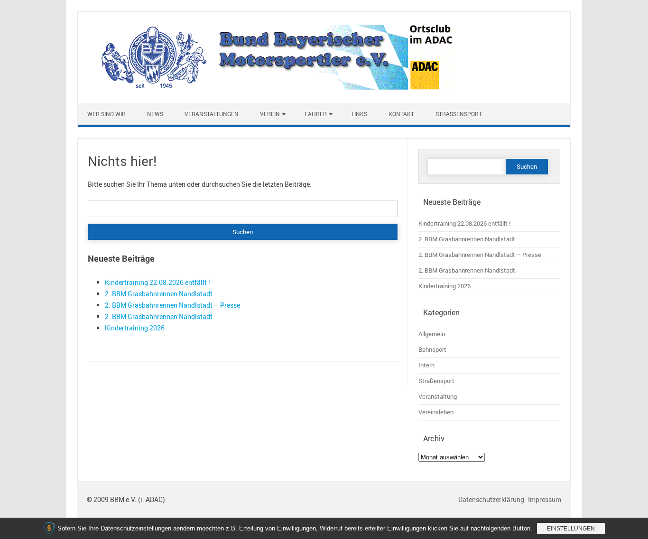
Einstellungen (571, 528)
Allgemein (431, 334)
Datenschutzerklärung (492, 499)
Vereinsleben (436, 412)
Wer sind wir (106, 114)
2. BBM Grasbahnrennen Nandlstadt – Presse (172, 305)
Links (359, 114)
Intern (426, 365)
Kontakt (401, 114)
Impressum (544, 499)
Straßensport (458, 114)
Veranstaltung (437, 397)
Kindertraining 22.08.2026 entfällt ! (157, 282)
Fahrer (316, 114)
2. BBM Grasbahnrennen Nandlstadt (159, 293)
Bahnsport (432, 350)
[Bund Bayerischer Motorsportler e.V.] (272, 86)
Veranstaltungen (212, 114)
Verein (270, 114)
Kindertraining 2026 (135, 327)
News (155, 114)
